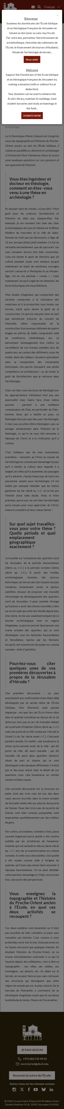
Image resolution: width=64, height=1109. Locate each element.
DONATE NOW (32, 115)
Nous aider (32, 59)
